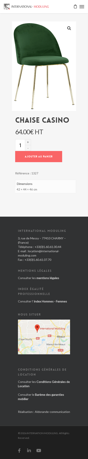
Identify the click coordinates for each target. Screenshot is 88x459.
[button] (69, 28)
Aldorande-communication (52, 412)
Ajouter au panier (39, 156)
